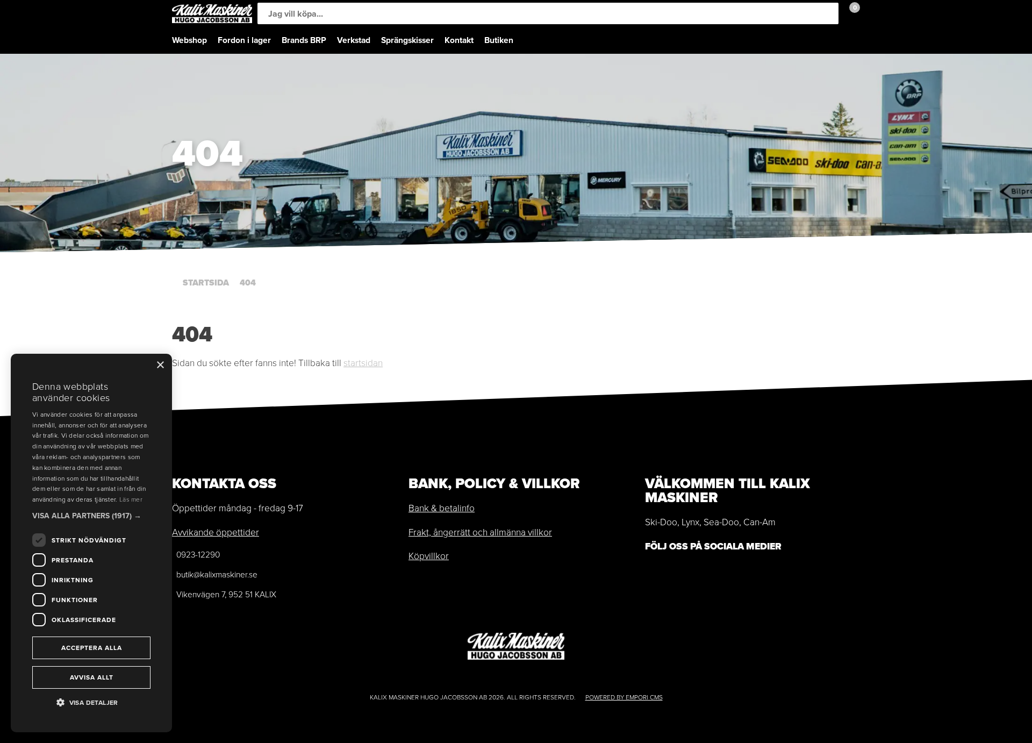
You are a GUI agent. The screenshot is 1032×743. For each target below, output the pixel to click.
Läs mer (130, 499)
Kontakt (459, 40)
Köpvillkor (428, 555)
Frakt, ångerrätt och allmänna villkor (480, 531)
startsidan (363, 362)
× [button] (160, 365)
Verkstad (353, 40)
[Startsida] (212, 13)
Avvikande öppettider (215, 531)
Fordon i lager (244, 40)
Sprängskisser (407, 40)
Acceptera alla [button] (91, 647)
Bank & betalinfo (441, 507)
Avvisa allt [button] (91, 677)
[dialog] (91, 543)
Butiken (498, 40)
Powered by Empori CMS (624, 697)
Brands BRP (304, 40)
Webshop (189, 40)
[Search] (827, 13)
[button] (91, 515)
